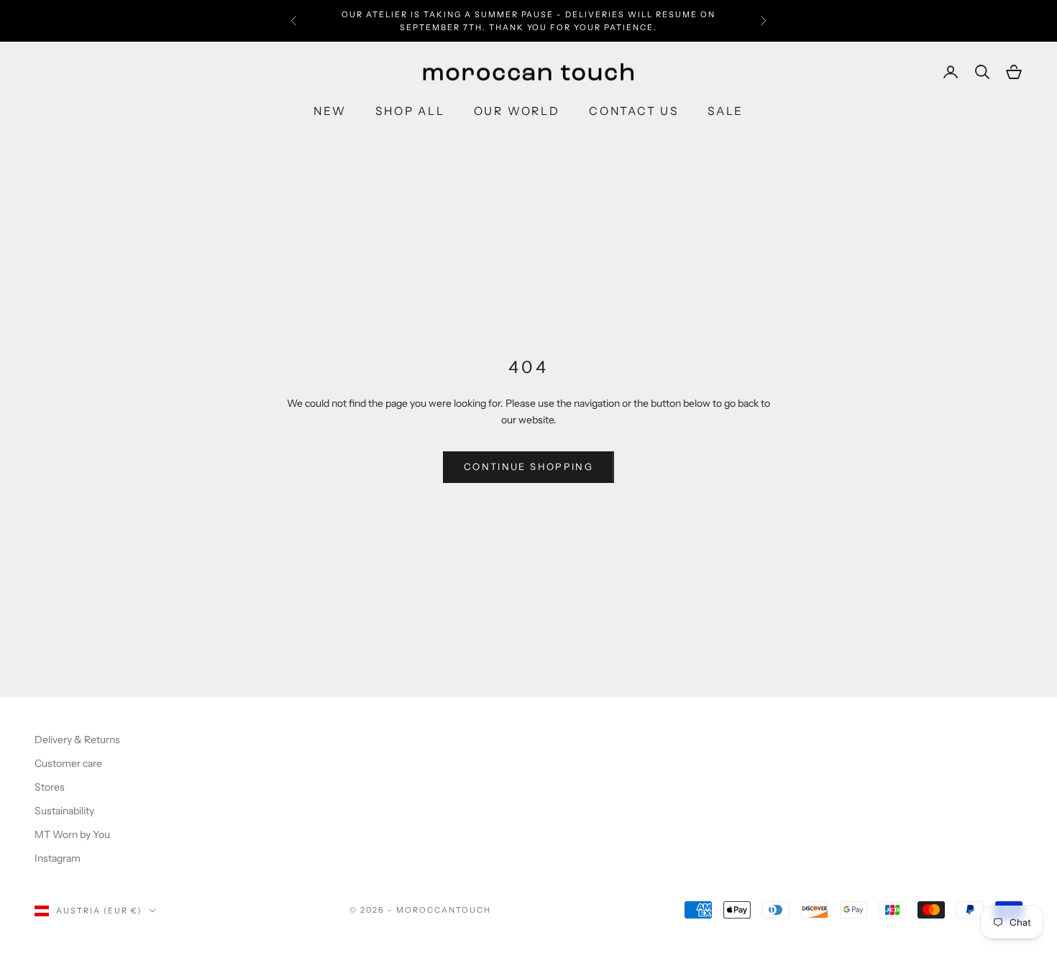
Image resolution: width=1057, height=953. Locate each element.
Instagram (58, 858)
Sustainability (64, 810)
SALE (725, 111)
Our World (517, 111)
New (330, 111)
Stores (50, 787)
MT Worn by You (72, 834)
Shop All (409, 111)
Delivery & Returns (77, 739)
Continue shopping (528, 466)
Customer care (68, 763)
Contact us (634, 111)
